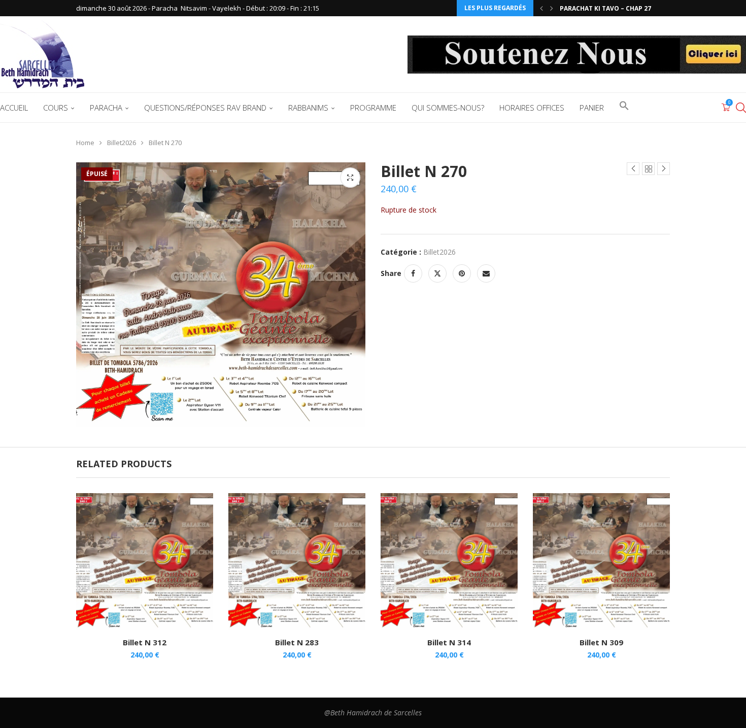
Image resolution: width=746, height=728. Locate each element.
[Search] (741, 107)
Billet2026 (121, 142)
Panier (592, 107)
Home (85, 142)
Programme (373, 107)
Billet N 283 (297, 642)
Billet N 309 (601, 642)
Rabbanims (308, 107)
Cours (55, 107)
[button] (541, 8)
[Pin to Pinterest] (462, 273)
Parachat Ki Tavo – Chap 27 (605, 8)
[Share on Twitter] (437, 273)
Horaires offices (531, 107)
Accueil (14, 107)
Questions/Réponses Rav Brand (205, 107)
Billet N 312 (144, 642)
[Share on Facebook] (413, 273)
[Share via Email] (486, 273)
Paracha (106, 107)
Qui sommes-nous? (448, 107)
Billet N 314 (449, 642)
